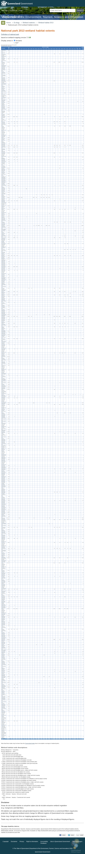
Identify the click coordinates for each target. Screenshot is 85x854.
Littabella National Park (3, 413)
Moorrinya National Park (3, 471)
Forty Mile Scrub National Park (4, 278)
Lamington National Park (3, 409)
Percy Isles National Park (3, 576)
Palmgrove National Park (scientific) (3, 571)
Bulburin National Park (3, 138)
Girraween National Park (3, 293)
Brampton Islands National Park (4, 120)
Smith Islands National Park (3, 623)
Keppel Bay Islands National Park (4, 377)
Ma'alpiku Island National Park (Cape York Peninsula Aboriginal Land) (4, 425)
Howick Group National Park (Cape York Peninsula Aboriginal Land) (4, 350)
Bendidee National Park (3, 90)
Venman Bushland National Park (3, 679)
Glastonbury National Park (3, 299)
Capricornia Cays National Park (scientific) (3, 166)
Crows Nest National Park (3, 191)
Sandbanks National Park (3, 619)
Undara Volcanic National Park (4, 677)
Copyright (6, 841)
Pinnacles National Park (3, 580)
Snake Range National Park (3, 624)
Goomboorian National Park (3, 313)
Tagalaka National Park (3, 645)
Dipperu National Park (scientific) (4, 229)
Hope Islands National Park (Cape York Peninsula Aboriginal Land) (4, 346)
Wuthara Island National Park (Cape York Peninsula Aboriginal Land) (4, 713)
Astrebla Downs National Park (4, 66)
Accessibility (44, 841)
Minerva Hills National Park (3, 460)
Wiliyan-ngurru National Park (3, 696)
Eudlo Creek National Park (3, 252)
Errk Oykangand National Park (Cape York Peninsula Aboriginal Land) (4, 245)
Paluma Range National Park (3, 573)
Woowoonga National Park (3, 707)
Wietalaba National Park (3, 692)
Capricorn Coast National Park (4, 161)
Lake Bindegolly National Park (4, 403)
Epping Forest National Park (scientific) (3, 240)
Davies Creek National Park (3, 219)
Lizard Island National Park (3, 416)
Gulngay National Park (3, 323)
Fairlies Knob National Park (3, 262)
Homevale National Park (3, 343)
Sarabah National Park (3, 621)
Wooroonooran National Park (3, 705)
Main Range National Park (3, 432)
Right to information (32, 841)
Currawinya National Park (3, 197)
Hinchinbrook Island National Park (3, 339)
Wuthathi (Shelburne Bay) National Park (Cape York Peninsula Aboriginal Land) (4, 723)
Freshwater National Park (3, 281)
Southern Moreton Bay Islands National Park (4, 630)
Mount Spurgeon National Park (4, 509)
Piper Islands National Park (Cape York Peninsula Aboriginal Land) (4, 587)
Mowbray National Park (3, 515)
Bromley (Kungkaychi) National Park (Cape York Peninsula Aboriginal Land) (4, 133)
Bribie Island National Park (3, 122)
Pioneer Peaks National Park (3, 582)
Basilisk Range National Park (3, 79)
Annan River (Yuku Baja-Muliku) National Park (4, 60)
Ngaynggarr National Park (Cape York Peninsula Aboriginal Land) (4, 544)
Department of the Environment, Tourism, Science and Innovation (42, 17)
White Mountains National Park (4, 686)
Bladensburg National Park (3, 108)
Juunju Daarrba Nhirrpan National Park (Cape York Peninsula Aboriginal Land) (4, 367)
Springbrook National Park (3, 634)
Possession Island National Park (3, 593)
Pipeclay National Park (3, 583)
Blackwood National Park (3, 106)
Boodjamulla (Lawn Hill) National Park (3, 115)
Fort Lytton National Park (3, 276)
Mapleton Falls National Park (3, 440)
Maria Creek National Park (3, 442)
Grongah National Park (3, 322)
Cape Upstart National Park (3, 160)
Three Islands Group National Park (3, 659)
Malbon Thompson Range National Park (4, 434)
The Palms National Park (3, 657)
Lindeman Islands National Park (4, 411)
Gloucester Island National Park (3, 303)
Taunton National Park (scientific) (4, 650)
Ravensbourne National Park (3, 601)
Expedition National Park (3, 257)
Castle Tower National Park (3, 170)
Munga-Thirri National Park (3, 518)
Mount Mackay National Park (3, 501)
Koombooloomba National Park (4, 386)
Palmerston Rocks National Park (3, 568)
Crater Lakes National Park (3, 189)
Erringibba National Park (3, 242)
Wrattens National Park (3, 710)
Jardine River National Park (3, 362)
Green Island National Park (3, 318)
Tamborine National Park (3, 646)
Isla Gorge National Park (3, 358)
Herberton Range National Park (4, 337)
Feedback (43, 843)
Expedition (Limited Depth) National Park (4, 260)
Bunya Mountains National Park (3, 142)
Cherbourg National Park (3, 172)
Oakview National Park (3, 556)
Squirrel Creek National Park (3, 636)
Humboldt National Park (3, 355)
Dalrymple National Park (3, 214)
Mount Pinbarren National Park (4, 508)
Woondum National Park (3, 703)
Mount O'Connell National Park (4, 504)
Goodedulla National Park (3, 310)
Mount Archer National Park (3, 478)
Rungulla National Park (3, 616)
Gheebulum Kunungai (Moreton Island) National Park (4, 289)
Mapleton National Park (3, 439)
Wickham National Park (3, 690)
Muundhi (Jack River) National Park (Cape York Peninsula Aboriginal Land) (4, 521)
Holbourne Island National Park (4, 341)
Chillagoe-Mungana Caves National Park (4, 177)
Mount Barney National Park (3, 480)
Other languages (77, 841)
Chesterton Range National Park (4, 174)
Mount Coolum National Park (3, 492)
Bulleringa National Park (3, 139)
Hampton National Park (3, 329)
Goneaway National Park (3, 305)
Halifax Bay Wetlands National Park (3, 328)
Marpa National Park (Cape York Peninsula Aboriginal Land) (4, 446)
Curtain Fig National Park (3, 199)
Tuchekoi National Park (3, 668)
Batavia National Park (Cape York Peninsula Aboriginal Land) (4, 82)
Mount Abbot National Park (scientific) (3, 475)
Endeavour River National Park (4, 238)
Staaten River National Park (3, 640)
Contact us (13, 10)
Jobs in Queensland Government (60, 841)
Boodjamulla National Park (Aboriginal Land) (3, 112)
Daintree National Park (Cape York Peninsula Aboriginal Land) (4, 211)
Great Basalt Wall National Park (4, 315)
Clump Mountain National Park (4, 180)
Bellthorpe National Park (3, 86)
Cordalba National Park (3, 187)
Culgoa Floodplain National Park (3, 195)
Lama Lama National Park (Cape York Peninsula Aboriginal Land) (4, 406)
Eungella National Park (3, 254)
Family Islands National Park (3, 263)
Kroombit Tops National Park (3, 388)
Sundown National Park (3, 641)
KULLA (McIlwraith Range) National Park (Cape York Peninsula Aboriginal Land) (4, 391)
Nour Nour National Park (3, 553)
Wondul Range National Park (3, 698)
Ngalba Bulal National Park (3, 537)
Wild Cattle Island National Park (3, 695)
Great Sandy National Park (3, 317)
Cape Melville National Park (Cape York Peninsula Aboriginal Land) (4, 155)
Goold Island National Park (3, 311)
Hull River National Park (3, 353)
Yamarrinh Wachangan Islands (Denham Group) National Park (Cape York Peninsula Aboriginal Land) (4, 733)
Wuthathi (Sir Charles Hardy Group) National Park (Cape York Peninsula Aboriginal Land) (4, 728)
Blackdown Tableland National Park (3, 104)
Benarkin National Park (3, 88)
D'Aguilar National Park (3, 206)
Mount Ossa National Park (3, 506)
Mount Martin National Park (3, 502)
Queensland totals (30, 743)
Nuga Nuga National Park (3, 555)
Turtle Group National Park (3, 675)
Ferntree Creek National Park (3, 265)
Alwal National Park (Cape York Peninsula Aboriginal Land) (4, 55)
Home (8, 23)
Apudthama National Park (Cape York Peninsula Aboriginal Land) (4, 64)
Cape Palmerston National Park (3, 158)
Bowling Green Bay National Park (3, 117)
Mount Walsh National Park (3, 511)
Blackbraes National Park (3, 102)
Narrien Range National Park (3, 532)
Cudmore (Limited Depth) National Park (4, 193)
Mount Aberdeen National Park (4, 477)
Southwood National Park (3, 633)
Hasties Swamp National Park (4, 333)
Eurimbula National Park (3, 256)
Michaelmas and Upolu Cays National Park (4, 456)
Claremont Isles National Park (4, 178)
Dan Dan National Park (3, 215)
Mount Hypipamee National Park (3, 497)
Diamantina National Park (3, 226)
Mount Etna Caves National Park (4, 495)
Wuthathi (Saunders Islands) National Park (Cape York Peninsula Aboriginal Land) (4, 718)
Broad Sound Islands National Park (4, 124)
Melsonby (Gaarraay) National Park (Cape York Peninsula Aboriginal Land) (4, 452)
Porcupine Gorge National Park (4, 591)
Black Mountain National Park (4, 100)
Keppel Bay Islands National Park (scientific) (4, 379)
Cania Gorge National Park (3, 149)
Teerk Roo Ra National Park (3, 652)
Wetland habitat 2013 (45, 23)
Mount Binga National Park (3, 484)
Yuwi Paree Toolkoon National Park (3, 737)
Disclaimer (14, 841)
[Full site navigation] (3, 23)
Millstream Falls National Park (4, 458)
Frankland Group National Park (4, 280)
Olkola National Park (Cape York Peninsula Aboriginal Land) (4, 559)
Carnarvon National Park (3, 168)
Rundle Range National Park (3, 614)
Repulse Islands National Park (4, 607)
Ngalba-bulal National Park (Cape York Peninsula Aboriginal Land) (4, 540)
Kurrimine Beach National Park (4, 396)
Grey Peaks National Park (3, 320)
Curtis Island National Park (3, 201)
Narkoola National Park (3, 530)
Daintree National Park (3, 208)
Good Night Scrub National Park (3, 308)
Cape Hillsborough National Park (3, 151)
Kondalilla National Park (3, 384)
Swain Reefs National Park (3, 643)
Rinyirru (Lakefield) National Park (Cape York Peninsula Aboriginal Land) (4, 611)
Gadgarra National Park (3, 283)
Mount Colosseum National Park (3, 489)
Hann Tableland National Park (4, 331)
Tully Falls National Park (3, 670)
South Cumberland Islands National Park (4, 627)
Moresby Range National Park (4, 473)
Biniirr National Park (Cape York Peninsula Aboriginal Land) (4, 95)
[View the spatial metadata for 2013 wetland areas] (30, 37)
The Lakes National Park (3, 655)
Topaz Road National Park (3, 663)
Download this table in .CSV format (6, 45)
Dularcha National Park (3, 234)
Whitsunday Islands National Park (4, 689)
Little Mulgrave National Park (3, 415)
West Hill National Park (3, 684)
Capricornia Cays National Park (3, 164)
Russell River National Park (3, 617)
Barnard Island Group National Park (3, 76)
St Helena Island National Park (4, 638)
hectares (18, 41)
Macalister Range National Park (4, 428)
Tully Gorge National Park (3, 672)
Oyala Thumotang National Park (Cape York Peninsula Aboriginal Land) (4, 565)
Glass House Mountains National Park (3, 297)
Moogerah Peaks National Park (4, 467)
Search (80, 10)
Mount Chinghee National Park (4, 486)
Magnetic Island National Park (4, 430)
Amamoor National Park (3, 57)
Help (20, 10)
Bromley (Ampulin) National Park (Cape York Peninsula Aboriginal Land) (4, 128)
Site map (4, 10)
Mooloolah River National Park (4, 469)
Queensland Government (42, 852)
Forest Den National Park (3, 274)
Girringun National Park (3, 295)
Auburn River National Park (3, 68)
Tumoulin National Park (3, 673)
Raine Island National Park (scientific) (3, 599)
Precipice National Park (3, 595)
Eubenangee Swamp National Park (4, 250)
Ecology (17, 23)
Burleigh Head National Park (3, 144)
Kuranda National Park (3, 395)
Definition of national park (10, 34)
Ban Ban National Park (3, 72)
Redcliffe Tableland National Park (3, 603)
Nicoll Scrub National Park (3, 547)
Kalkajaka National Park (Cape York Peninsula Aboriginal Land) (4, 372)
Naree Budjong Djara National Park (3, 528)
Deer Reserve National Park (3, 224)
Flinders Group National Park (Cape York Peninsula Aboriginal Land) (4, 272)
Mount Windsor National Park (3, 513)
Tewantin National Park (3, 653)
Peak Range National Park (3, 575)
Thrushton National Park (3, 661)
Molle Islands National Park (3, 466)
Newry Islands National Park (3, 535)
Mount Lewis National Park (3, 499)
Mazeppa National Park (3, 449)
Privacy (22, 841)
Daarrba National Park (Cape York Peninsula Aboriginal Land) (4, 203)
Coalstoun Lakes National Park (4, 182)
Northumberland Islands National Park (4, 551)
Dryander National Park (3, 233)
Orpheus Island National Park (3, 561)
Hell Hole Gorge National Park (4, 335)
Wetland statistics (29, 23)
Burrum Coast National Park (3, 145)
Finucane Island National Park (4, 267)
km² (16, 43)
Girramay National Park (3, 292)
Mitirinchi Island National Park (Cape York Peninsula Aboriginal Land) (4, 463)
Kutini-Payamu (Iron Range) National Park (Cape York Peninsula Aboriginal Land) (4, 400)
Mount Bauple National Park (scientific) (3, 482)
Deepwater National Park (3, 222)
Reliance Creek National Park (4, 605)
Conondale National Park (3, 184)
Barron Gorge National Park (3, 78)
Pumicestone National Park (3, 597)
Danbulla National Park (3, 217)
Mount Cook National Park (3, 491)
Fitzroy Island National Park (3, 269)
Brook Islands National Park (3, 136)
